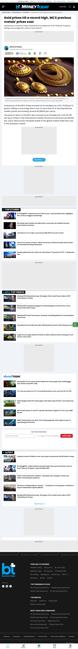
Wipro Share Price (57, 624)
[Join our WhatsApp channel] (75, 326)
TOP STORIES (12, 209)
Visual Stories (61, 571)
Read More (38, 160)
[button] (70, 646)
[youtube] (7, 586)
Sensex (34, 601)
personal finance (16, 12)
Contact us (16, 636)
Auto (43, 578)
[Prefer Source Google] (9, 53)
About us (7, 636)
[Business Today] (32, 7)
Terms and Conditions (58, 636)
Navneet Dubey (16, 47)
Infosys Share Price (38, 621)
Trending (35, 574)
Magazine (45, 574)
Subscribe (62, 7)
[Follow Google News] (21, 53)
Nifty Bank (53, 601)
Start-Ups (56, 574)
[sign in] (74, 7)
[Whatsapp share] (29, 53)
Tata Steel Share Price (59, 591)
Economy (49, 568)
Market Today (37, 568)
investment (26, 12)
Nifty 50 (43, 601)
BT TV (66, 574)
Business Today (23, 1)
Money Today (37, 571)
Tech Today (60, 568)
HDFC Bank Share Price (40, 591)
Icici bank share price (39, 624)
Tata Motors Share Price (40, 588)
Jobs (50, 578)
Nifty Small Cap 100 (39, 604)
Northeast (49, 1)
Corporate (49, 571)
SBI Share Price (54, 621)
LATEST (9, 452)
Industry (35, 578)
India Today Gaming (59, 1)
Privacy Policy (42, 636)
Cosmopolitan (71, 1)
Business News (6, 12)
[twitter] (10, 586)
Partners (71, 636)
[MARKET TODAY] (12, 376)
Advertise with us (29, 636)
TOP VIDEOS (17, 292)
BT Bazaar (33, 1)
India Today (40, 1)
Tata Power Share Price (40, 628)
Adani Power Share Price (61, 588)
